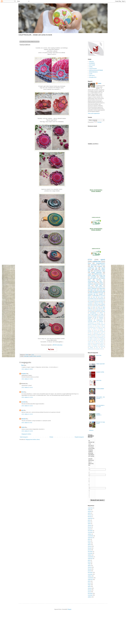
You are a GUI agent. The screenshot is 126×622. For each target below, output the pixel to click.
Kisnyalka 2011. (99, 323)
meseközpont (101, 337)
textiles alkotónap (96, 272)
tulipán (89, 295)
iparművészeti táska (99, 271)
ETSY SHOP (92, 65)
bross (94, 297)
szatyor (89, 344)
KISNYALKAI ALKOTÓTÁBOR (96, 70)
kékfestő (89, 334)
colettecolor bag (92, 268)
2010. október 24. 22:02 (27, 405)
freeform (89, 330)
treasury (103, 264)
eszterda (23, 402)
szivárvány (95, 344)
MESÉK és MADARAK (92, 324)
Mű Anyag (97, 325)
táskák (91, 323)
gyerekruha (101, 315)
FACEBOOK (92, 63)
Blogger (69, 609)
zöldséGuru (90, 284)
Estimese (91, 430)
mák (90, 340)
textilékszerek (99, 320)
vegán (89, 274)
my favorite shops (101, 308)
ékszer (90, 305)
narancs (94, 340)
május (89, 509)
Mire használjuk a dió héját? (100, 406)
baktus (103, 311)
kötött (94, 334)
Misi (99, 324)
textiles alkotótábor (93, 292)
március (90, 511)
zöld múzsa (100, 297)
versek (101, 290)
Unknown (23, 418)
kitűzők (34, 356)
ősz (101, 348)
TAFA (102, 325)
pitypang (101, 341)
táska (89, 263)
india (95, 317)
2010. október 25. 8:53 (27, 422)
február (89, 516)
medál (95, 337)
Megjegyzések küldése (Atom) (33, 439)
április (89, 513)
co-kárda (99, 327)
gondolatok (94, 264)
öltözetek (101, 321)
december (90, 530)
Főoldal (51, 437)
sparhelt (97, 343)
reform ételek (91, 275)
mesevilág (90, 287)
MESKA (101, 305)
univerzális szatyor (92, 321)
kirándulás (101, 317)
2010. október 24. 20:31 (27, 387)
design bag (102, 275)
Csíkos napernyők (100, 363)
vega (89, 285)
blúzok (89, 307)
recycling (91, 301)
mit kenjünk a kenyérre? (93, 338)
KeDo (22, 392)
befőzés (101, 312)
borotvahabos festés (92, 298)
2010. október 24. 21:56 (27, 397)
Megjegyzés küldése (26, 434)
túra (97, 347)
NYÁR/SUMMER (100, 388)
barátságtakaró (93, 312)
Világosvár (96, 302)
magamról (103, 335)
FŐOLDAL (91, 61)
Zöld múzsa (92, 75)
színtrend (101, 318)
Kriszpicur (23, 373)
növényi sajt (90, 341)
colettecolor (96, 261)
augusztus (90, 508)
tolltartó (91, 347)
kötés (100, 281)
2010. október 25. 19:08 (27, 431)
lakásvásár (99, 334)
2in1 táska (96, 305)
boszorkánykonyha (91, 327)
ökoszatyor (97, 348)
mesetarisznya (102, 299)
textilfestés (90, 320)
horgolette (90, 317)
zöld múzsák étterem (99, 301)
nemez (95, 318)
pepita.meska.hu (96, 248)
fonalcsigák (26, 356)
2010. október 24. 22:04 (27, 414)
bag (102, 284)
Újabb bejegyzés (24, 437)
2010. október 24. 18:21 (27, 369)
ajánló (103, 259)
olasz (96, 341)
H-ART (90, 73)
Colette (23, 427)
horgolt (98, 331)
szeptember (90, 535)
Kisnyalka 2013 (92, 77)
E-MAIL (91, 66)
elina (22, 410)
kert (90, 333)
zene (89, 311)
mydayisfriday (102, 338)
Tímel (22, 365)
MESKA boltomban (57, 345)
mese (94, 308)
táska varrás (93, 290)
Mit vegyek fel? (94, 278)
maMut (89, 282)
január (89, 529)
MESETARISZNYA (93, 72)
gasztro (89, 315)
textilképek (95, 346)
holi (94, 331)
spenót (102, 343)
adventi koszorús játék (99, 291)
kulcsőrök (39, 356)
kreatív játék (98, 285)
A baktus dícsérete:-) (98, 414)
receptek (101, 294)
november (90, 532)
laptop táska (102, 288)
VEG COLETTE (99, 287)
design (101, 292)
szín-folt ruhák (97, 304)
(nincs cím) (98, 355)
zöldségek (90, 302)
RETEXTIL (98, 311)
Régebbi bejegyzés (79, 437)
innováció (95, 299)
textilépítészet (102, 346)
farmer (99, 307)
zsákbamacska (91, 348)
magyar (90, 337)
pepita (97, 284)
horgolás (31, 356)
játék (92, 266)
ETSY (90, 259)
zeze (102, 347)
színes (90, 310)
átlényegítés (96, 295)
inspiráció (103, 331)
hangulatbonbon (100, 263)
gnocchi (95, 330)
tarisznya (89, 346)
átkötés (103, 304)
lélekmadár (93, 335)
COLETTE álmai (93, 68)
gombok (101, 330)
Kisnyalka (90, 291)
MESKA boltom (98, 274)
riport (93, 343)
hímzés (89, 299)
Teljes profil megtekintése (94, 113)
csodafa (94, 328)
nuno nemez (100, 340)
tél (94, 310)
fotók (96, 269)
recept (95, 282)
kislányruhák (96, 333)
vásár (102, 310)
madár (98, 335)
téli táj (98, 310)
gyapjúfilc (90, 331)
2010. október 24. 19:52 (27, 379)
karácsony (98, 279)
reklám (89, 343)
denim (94, 307)
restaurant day (91, 294)
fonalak (101, 302)
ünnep (93, 311)
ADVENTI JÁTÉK (100, 372)
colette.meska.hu (96, 217)
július (89, 520)
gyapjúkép (95, 315)
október (89, 534)
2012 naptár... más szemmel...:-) (100, 397)
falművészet (100, 328)
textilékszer (102, 277)
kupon (102, 333)
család (101, 314)
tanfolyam (101, 344)
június (89, 522)
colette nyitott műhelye (93, 314)
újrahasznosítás (91, 281)
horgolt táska (101, 298)
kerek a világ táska (92, 288)
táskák (101, 282)
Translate (99, 122)
